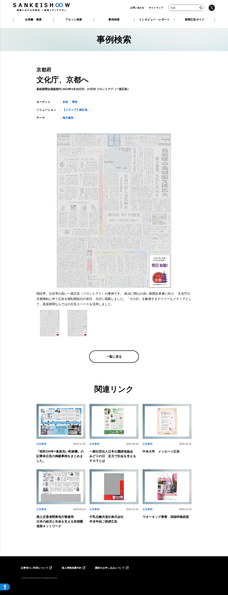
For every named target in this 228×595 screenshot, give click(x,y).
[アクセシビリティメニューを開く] (5, 587)
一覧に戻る (114, 356)
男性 (75, 101)
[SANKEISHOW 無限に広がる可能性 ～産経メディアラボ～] (41, 7)
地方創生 (68, 117)
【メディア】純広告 (75, 109)
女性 (65, 101)
